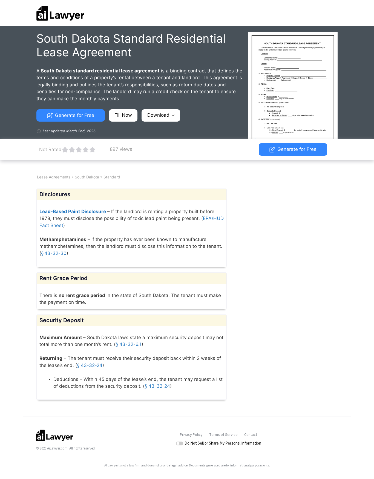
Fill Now (123, 115)
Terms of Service (223, 434)
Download (158, 115)
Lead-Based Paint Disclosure (72, 211)
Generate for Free (74, 115)
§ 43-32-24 (89, 365)
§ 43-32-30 (54, 253)
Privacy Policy (191, 434)
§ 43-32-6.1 (129, 344)
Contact (250, 434)
